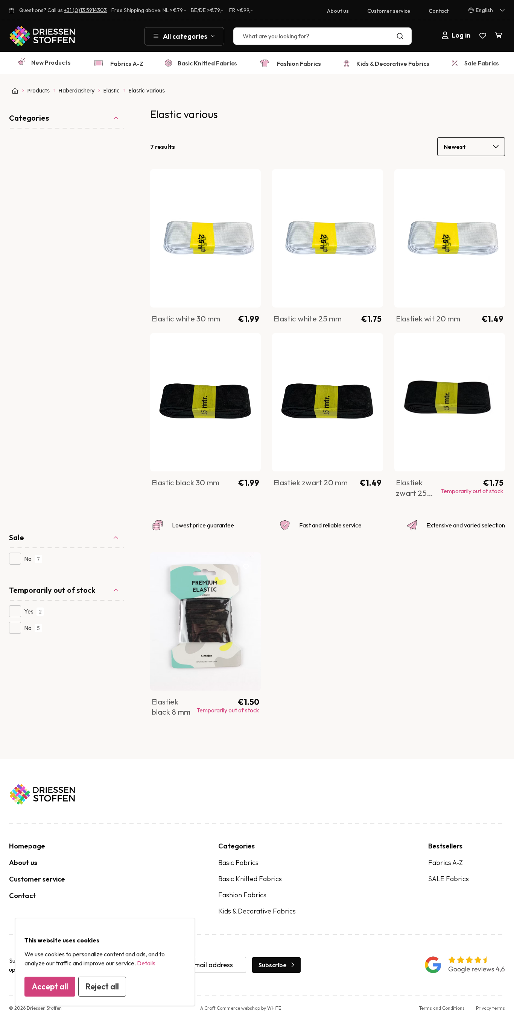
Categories (29, 118)
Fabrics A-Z (126, 63)
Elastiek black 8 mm (171, 707)
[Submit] (401, 36)
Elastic (111, 90)
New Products (51, 62)
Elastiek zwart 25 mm (411, 492)
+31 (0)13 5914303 (85, 10)
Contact (439, 11)
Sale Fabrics (481, 63)
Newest (455, 146)
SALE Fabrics (448, 878)
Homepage (27, 846)
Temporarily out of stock (52, 590)
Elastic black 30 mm (185, 482)
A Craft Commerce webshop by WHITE (240, 1008)
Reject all (102, 986)
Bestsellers (445, 846)
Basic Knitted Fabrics (207, 63)
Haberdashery (76, 90)
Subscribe (273, 965)
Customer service (388, 11)
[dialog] (105, 962)
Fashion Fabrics (299, 63)
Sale (16, 537)
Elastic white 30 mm (186, 318)
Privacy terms (490, 1008)
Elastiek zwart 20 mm (311, 482)
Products (38, 90)
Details (146, 963)
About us (338, 11)
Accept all (50, 986)
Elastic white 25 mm (308, 318)
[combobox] (322, 36)
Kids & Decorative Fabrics (392, 63)
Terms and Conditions (442, 1008)
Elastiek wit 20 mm (428, 318)
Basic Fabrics (238, 862)
